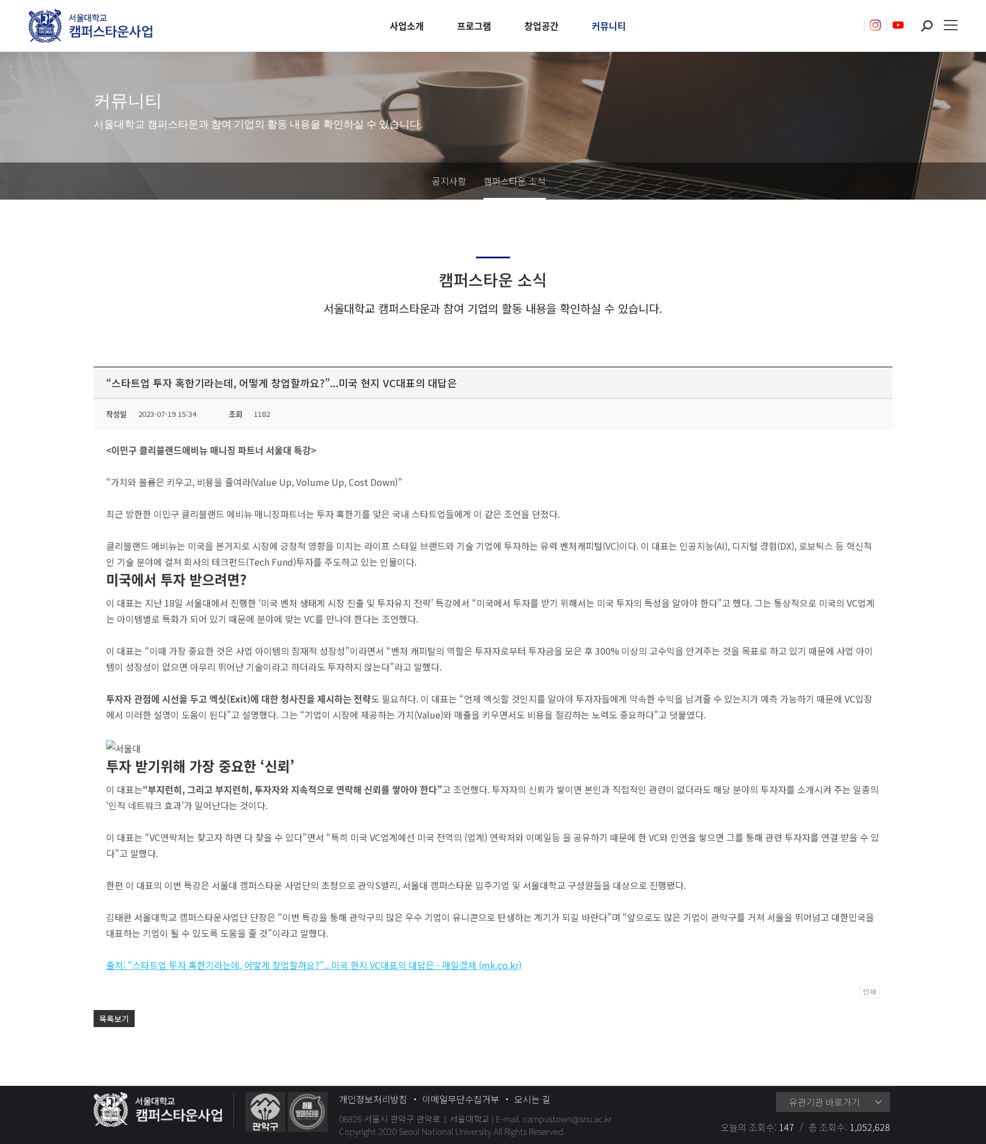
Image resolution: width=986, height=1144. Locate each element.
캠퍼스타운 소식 (514, 181)
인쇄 (869, 992)
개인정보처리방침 (373, 1099)
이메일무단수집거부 (460, 1099)
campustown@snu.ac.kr (567, 1119)
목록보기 (114, 1018)
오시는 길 (532, 1099)
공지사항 (449, 181)
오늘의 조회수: (750, 1127)
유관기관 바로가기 (824, 1102)
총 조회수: (829, 1127)
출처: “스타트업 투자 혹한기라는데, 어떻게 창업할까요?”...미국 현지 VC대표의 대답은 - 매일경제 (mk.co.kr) (314, 965)
